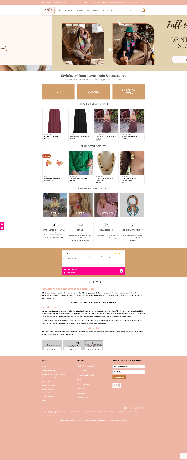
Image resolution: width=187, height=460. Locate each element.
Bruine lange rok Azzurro (129, 136)
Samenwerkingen (83, 397)
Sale (112, 10)
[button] (132, 10)
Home (85, 2)
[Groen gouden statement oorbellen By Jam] (132, 163)
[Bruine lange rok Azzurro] (132, 121)
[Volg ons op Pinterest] (143, 2)
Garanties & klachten (49, 385)
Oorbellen (138, 411)
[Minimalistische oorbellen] (55, 163)
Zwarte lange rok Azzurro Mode (79, 136)
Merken (105, 10)
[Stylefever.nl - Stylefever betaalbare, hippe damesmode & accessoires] (49, 10)
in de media (81, 393)
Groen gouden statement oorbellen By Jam (129, 179)
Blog (43, 400)
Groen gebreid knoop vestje (78, 178)
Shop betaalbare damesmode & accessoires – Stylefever (61, 411)
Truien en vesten (104, 411)
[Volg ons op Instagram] (141, 2)
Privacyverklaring (48, 389)
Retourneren (46, 381)
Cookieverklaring (48, 393)
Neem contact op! (83, 384)
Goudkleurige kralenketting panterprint (104, 179)
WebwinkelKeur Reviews (95, 420)
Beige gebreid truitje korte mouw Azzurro (106, 137)
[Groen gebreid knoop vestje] (81, 163)
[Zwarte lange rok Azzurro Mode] (81, 121)
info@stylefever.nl (88, 366)
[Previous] (6, 43)
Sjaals (88, 10)
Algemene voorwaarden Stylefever (111, 2)
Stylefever (80, 388)
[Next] (181, 43)
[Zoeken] (60, 10)
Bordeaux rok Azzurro (51, 136)
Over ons (80, 379)
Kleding (71, 10)
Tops (119, 411)
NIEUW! (64, 10)
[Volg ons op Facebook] (140, 2)
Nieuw (124, 411)
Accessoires (96, 10)
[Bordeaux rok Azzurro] (55, 121)
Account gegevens (48, 396)
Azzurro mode (52, 412)
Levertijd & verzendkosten (129, 2)
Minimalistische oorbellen (52, 178)
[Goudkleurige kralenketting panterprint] (106, 163)
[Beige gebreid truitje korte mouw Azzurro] (106, 121)
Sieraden (80, 10)
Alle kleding (92, 411)
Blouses (113, 411)
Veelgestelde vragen (94, 2)
